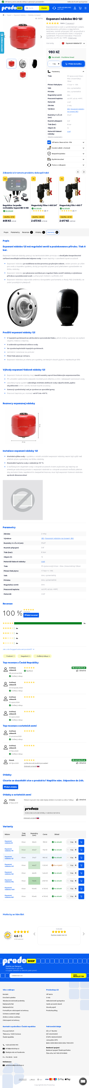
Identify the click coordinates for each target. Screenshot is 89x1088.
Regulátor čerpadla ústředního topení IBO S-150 (16, 206)
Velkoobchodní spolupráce (55, 1001)
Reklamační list (8, 1007)
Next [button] (84, 933)
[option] (59, 935)
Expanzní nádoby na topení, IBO (59, 538)
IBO (68, 109)
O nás (48, 997)
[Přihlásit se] (75, 8)
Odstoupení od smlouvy (11, 1020)
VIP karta (49, 994)
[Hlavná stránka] (4, 15)
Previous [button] (34, 933)
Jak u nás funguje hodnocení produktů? (17, 649)
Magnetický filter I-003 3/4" (44, 205)
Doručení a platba (9, 997)
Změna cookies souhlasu (11, 1017)
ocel (69, 131)
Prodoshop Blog (51, 1010)
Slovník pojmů (51, 1007)
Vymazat (37, 8)
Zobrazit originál (30, 766)
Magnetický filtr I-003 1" (70, 205)
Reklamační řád (8, 1004)
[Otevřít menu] (85, 8)
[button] (83, 71)
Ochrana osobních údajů (11, 1014)
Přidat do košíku (81, 842)
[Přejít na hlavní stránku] (12, 8)
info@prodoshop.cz (12, 1048)
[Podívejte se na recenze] (53, 23)
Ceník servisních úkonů (54, 1004)
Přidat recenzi (31, 615)
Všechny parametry (55, 137)
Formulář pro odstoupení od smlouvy (16, 1010)
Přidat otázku (10, 787)
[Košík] (80, 8)
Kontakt (5, 994)
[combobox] (73, 43)
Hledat (44, 8)
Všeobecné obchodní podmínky (14, 1001)
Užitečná (82, 671)
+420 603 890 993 (12, 1045)
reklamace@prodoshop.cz (15, 1065)
